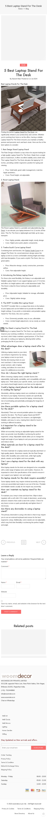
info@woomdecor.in (8, 694)
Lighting (4, 727)
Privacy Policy (5, 759)
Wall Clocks (6, 719)
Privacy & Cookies (8, 808)
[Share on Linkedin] (13, 535)
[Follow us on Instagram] (14, 707)
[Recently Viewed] (43, 813)
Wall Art (5, 716)
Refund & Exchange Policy (10, 766)
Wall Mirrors (6, 723)
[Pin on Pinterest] (9, 535)
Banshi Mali (16, 79)
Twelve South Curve (32, 250)
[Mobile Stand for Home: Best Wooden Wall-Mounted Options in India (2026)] (23, 642)
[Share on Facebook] (6, 535)
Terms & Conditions (24, 808)
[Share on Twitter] (2, 535)
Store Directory (20, 813)
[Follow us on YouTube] (18, 707)
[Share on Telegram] (17, 535)
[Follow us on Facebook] (7, 707)
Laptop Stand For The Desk (24, 132)
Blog (27, 9)
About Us (31, 813)
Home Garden (7, 730)
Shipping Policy (6, 769)
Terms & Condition (7, 762)
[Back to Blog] (23, 542)
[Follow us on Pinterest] (10, 707)
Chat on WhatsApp (8, 700)
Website (4, 592)
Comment (5, 566)
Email (18, 582)
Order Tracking (6, 755)
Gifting (4, 734)
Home (20, 9)
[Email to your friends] (21, 535)
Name (4, 582)
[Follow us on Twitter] (3, 707)
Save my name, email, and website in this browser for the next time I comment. (23, 605)
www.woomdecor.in (8, 697)
